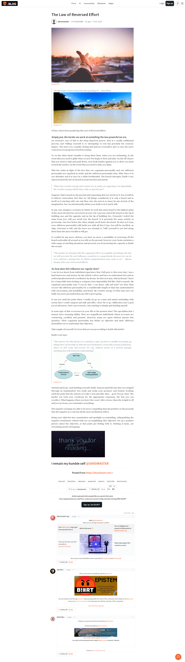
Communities (89, 3)
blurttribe (110, 481)
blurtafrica (71, 481)
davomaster (63, 22)
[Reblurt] (110, 486)
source (54, 84)
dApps (111, 3)
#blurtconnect (65, 527)
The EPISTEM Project (95, 606)
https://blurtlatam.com (98, 472)
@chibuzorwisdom (64, 546)
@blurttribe (109, 621)
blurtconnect (122, 481)
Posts (73, 3)
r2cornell (61, 481)
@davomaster (98, 520)
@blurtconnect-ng (120, 531)
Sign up (169, 3)
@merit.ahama (102, 626)
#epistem (81, 599)
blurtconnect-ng (63, 516)
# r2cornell (78, 21)
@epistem (108, 574)
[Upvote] (90, 489)
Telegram (106, 558)
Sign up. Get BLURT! (92, 504)
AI (80, 3)
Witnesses (101, 3)
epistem (101, 481)
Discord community (81, 601)
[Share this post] (114, 486)
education (81, 481)
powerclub (92, 481)
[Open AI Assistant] (178, 657)
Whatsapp (116, 558)
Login (162, 3)
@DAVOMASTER (97, 463)
